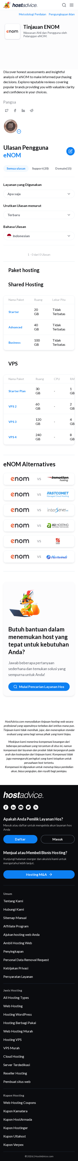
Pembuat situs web (17, 1081)
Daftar (20, 839)
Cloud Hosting (13, 1056)
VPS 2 (12, 406)
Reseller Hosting (15, 1073)
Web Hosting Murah (18, 1031)
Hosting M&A (36, 874)
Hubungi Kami (13, 909)
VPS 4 (12, 437)
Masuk (57, 839)
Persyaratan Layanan (18, 976)
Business (15, 342)
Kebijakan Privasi (15, 968)
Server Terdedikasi (16, 1065)
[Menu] (71, 5)
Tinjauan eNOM (41, 27)
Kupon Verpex (13, 1145)
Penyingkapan (13, 951)
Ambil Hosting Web (17, 943)
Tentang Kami (13, 901)
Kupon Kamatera (15, 1111)
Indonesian (21, 236)
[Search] (64, 5)
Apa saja (14, 194)
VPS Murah (11, 1048)
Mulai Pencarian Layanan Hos (41, 687)
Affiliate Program (15, 926)
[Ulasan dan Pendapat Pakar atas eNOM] (6, 110)
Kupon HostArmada (17, 1119)
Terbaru (13, 215)
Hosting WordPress (17, 1014)
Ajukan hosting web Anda (21, 934)
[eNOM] (12, 31)
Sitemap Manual (14, 918)
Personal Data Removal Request (26, 960)
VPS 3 (12, 421)
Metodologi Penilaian (32, 14)
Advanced (15, 327)
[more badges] (19, 131)
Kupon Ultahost (14, 1136)
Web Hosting (13, 1006)
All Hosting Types (16, 997)
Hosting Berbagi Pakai (19, 1023)
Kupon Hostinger (15, 1128)
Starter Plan (17, 391)
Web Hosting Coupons (19, 1102)
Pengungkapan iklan (62, 14)
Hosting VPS (12, 1039)
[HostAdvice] (20, 5)
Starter (14, 312)
